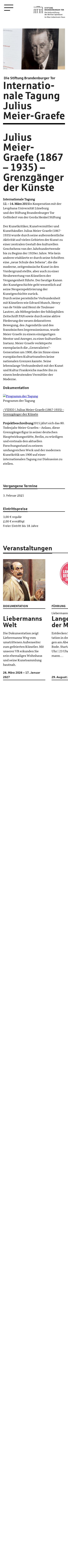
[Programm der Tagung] (34, 396)
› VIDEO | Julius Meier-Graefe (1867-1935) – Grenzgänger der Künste (33, 412)
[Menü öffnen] (8, 7)
